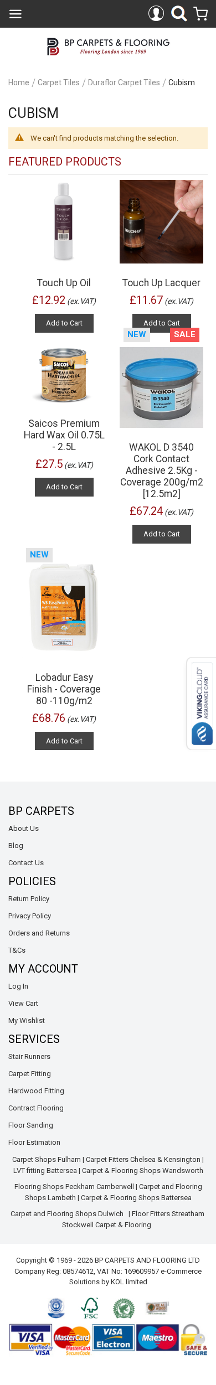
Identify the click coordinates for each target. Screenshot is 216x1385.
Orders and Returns (39, 933)
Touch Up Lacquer (161, 282)
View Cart (23, 1003)
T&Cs (16, 950)
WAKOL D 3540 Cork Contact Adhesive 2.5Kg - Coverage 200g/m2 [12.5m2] (161, 470)
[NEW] (64, 607)
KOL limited (129, 1282)
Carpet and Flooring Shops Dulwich (67, 1214)
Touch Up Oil (64, 282)
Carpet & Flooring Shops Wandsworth (142, 1170)
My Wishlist (26, 1020)
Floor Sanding (30, 1125)
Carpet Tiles (59, 82)
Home (18, 82)
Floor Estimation (34, 1142)
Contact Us (26, 863)
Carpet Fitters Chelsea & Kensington (143, 1159)
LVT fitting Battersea (45, 1170)
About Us (23, 828)
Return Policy (28, 899)
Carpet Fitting (29, 1073)
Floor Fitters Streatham (168, 1214)
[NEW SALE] (161, 387)
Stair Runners (29, 1056)
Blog (15, 845)
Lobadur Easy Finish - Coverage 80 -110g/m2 (64, 689)
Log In (18, 986)
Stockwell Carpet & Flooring (107, 1225)
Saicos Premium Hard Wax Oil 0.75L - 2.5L (64, 435)
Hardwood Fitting (36, 1091)
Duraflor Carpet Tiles (124, 82)
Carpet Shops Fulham (46, 1159)
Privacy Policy (29, 916)
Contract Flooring (36, 1108)
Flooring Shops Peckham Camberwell (74, 1186)
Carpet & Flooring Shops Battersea (136, 1197)
